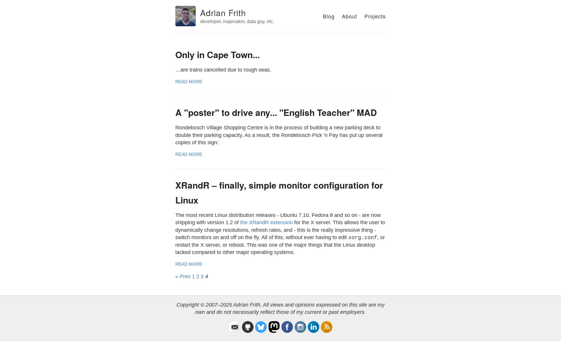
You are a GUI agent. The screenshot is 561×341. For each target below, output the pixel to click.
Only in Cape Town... (217, 54)
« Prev (183, 276)
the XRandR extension (266, 222)
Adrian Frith (223, 12)
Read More (188, 81)
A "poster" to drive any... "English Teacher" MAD (276, 112)
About (349, 16)
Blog (329, 16)
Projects (375, 16)
